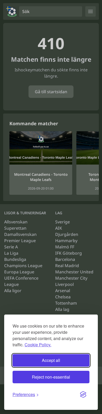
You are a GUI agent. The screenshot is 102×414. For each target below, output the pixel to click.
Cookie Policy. (38, 345)
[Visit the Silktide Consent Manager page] (83, 394)
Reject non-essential (51, 377)
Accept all (51, 360)
